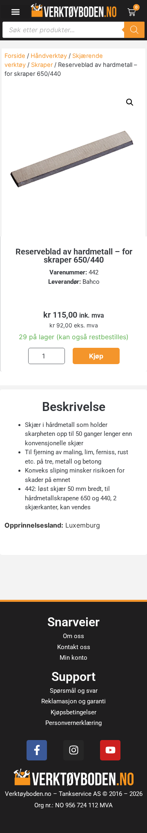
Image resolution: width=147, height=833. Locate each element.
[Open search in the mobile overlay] (73, 30)
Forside (14, 56)
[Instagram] (73, 750)
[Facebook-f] (37, 750)
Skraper (42, 64)
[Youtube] (110, 750)
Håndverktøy (49, 56)
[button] (15, 11)
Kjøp (96, 356)
